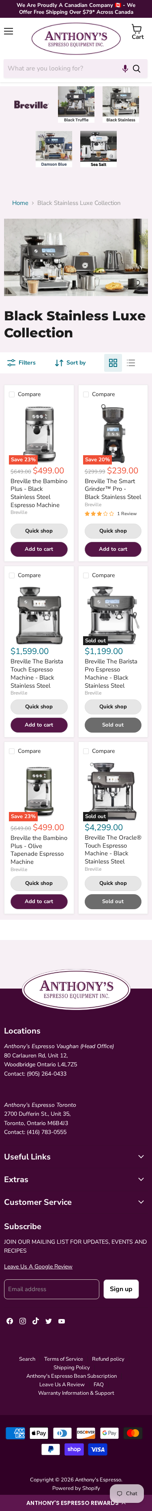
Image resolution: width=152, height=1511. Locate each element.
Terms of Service (63, 1359)
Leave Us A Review (62, 1384)
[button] (76, 1503)
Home (20, 203)
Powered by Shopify (76, 1488)
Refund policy (108, 1359)
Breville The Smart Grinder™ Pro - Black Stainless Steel (113, 489)
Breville (19, 512)
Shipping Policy (72, 1367)
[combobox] (65, 68)
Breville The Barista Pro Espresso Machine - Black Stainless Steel (111, 673)
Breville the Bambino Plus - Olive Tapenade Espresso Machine (39, 850)
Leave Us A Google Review (38, 1266)
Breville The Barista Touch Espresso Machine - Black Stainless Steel (37, 673)
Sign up (121, 1289)
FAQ (99, 1384)
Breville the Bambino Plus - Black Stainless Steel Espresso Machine (39, 493)
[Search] (137, 68)
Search (27, 1359)
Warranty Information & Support (76, 1393)
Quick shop (39, 531)
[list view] (131, 363)
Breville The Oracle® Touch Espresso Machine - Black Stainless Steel (113, 849)
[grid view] (113, 363)
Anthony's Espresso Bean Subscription (71, 1376)
